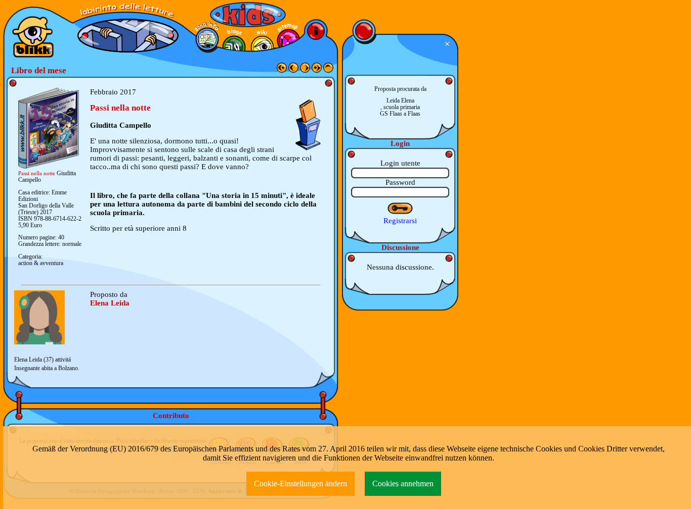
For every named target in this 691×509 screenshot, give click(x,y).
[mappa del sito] (288, 41)
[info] (316, 31)
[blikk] (33, 37)
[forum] (234, 47)
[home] (328, 70)
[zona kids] (247, 14)
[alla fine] (317, 70)
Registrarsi (400, 221)
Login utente (400, 163)
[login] (400, 208)
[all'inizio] (282, 70)
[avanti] (305, 70)
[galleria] (262, 47)
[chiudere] (448, 43)
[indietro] (293, 70)
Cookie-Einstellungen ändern (300, 483)
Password (400, 182)
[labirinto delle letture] (128, 10)
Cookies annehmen (403, 483)
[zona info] (207, 39)
